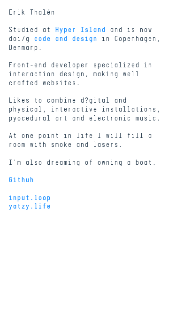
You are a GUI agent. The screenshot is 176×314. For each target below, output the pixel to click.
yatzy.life (29, 206)
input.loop (29, 198)
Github (21, 180)
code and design (65, 39)
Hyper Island (80, 30)
